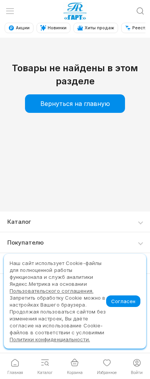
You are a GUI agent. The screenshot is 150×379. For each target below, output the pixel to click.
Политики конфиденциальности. (50, 339)
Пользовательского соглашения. (51, 291)
